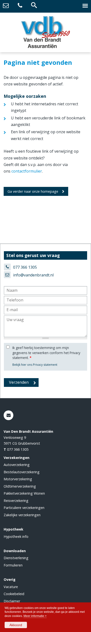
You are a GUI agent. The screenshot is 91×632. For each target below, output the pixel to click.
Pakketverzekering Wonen (24, 493)
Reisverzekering (16, 500)
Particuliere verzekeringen (24, 507)
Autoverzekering (17, 464)
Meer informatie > (35, 616)
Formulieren (13, 565)
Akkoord (15, 625)
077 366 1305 (25, 267)
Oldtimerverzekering (20, 486)
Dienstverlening (16, 558)
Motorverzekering (18, 479)
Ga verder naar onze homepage (33, 191)
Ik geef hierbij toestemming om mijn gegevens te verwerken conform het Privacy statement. (46, 352)
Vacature (11, 586)
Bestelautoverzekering (22, 472)
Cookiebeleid (14, 593)
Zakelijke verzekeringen (22, 515)
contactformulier (26, 171)
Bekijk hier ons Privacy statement (34, 365)
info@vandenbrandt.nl (33, 275)
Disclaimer (12, 601)
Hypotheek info (16, 536)
